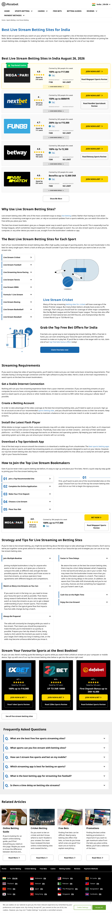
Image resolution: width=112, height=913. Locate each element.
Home (7, 11)
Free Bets (57, 11)
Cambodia (95, 894)
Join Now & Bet (17, 697)
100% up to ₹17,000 (59, 71)
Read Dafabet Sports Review (93, 704)
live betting (66, 215)
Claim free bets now (59, 350)
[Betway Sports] (17, 152)
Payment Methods (13, 15)
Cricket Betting (30, 869)
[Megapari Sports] (17, 75)
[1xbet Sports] (18, 670)
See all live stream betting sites (19, 716)
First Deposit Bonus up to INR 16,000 (93, 690)
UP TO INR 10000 (56, 688)
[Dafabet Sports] (93, 670)
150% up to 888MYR (59, 98)
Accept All (99, 907)
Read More (13, 858)
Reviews (90, 11)
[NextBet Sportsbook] (17, 101)
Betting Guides (74, 11)
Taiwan (94, 883)
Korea (11, 894)
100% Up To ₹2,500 (58, 149)
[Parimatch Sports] (17, 179)
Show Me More (56, 199)
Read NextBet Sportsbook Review (94, 104)
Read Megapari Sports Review (94, 79)
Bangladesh (96, 889)
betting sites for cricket (75, 304)
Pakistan (67, 883)
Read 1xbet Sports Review (18, 704)
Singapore (68, 894)
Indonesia (40, 878)
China (11, 889)
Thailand (12, 883)
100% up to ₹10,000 (19, 688)
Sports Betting (22, 11)
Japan (38, 889)
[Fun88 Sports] (17, 126)
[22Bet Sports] (56, 670)
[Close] (110, 902)
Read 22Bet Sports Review (56, 704)
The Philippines (70, 889)
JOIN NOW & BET (93, 71)
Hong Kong (40, 894)
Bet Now (95, 517)
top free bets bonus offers (60, 342)
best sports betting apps (99, 446)
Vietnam (39, 883)
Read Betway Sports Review (94, 156)
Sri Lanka (95, 878)
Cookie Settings (82, 907)
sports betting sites (46, 410)
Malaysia (67, 878)
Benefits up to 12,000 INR (62, 175)
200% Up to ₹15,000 (59, 122)
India (12, 878)
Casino (41, 11)
